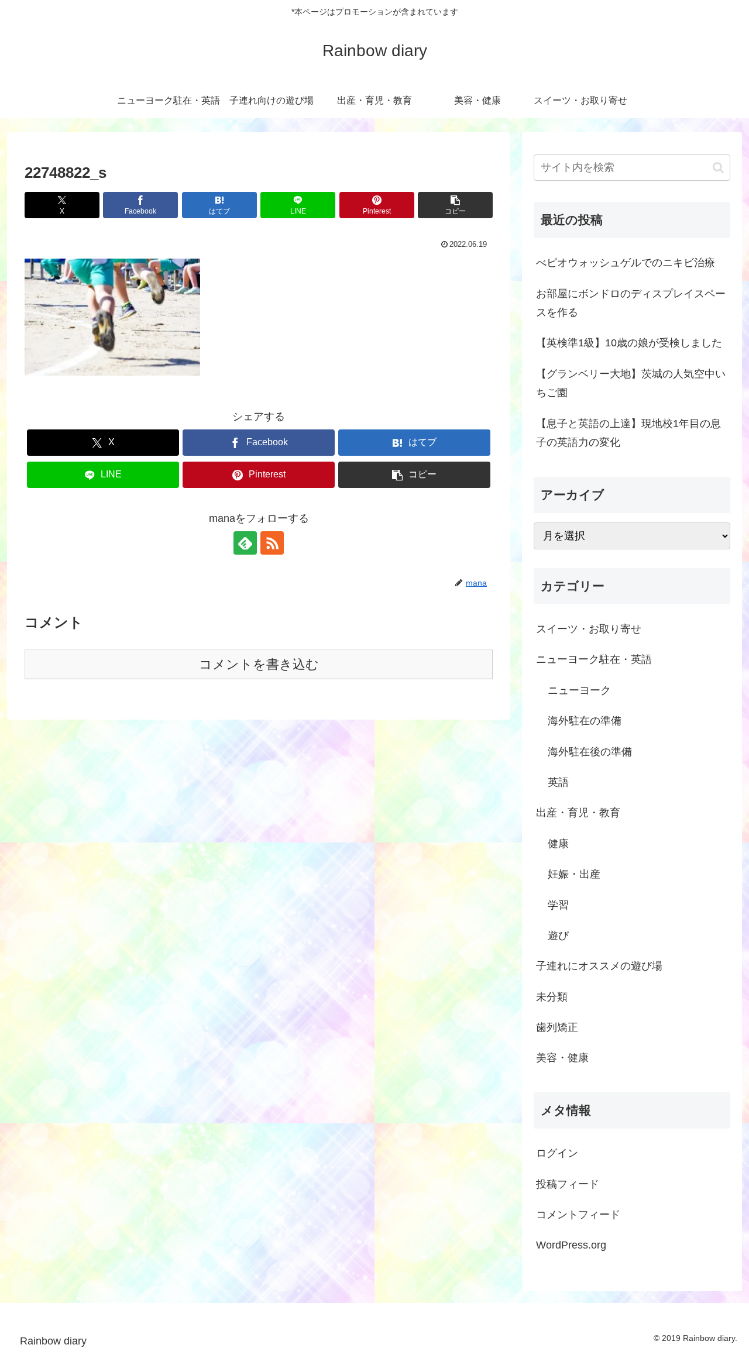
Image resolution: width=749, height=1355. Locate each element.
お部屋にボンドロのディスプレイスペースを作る (631, 303)
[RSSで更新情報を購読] (272, 543)
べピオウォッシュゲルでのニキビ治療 (625, 263)
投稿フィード (567, 1184)
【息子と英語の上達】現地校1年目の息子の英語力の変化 (628, 433)
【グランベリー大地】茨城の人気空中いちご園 (631, 383)
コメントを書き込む (259, 664)
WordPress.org (571, 1245)
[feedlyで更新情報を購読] (245, 543)
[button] (455, 205)
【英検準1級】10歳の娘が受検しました (629, 343)
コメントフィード (578, 1214)
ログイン (557, 1153)
